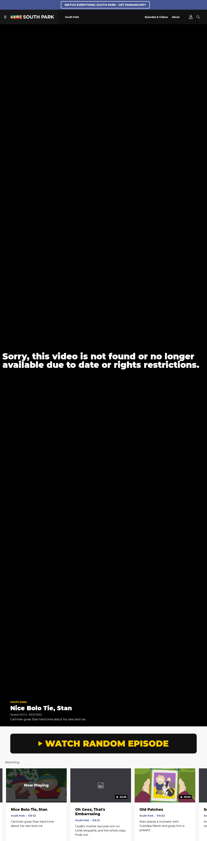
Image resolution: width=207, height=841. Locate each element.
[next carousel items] (200, 794)
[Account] (191, 17)
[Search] (198, 17)
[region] (103, 360)
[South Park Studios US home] (32, 18)
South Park (18, 702)
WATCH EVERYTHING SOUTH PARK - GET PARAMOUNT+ (105, 5)
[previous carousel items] (6, 794)
